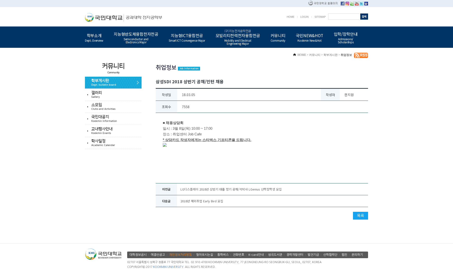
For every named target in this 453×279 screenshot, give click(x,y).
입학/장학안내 (346, 37)
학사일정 (103, 143)
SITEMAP (320, 16)
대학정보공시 (138, 254)
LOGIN (304, 16)
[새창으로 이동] (104, 17)
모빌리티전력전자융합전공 (238, 37)
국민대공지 (104, 119)
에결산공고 (158, 254)
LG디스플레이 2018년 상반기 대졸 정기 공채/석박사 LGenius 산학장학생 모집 (231, 189)
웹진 (344, 254)
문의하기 (357, 254)
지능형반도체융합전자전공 (136, 37)
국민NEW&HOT (309, 37)
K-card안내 (256, 254)
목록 (360, 215)
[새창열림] (342, 4)
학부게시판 (103, 82)
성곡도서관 (275, 254)
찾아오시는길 (204, 254)
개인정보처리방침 (180, 254)
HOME (290, 16)
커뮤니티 (278, 37)
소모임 (103, 107)
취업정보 (346, 55)
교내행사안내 (102, 131)
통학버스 (223, 254)
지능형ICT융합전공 (187, 37)
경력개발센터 (294, 254)
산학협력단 (330, 254)
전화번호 (238, 254)
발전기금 (313, 254)
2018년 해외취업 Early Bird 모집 (201, 201)
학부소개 (94, 37)
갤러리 (96, 94)
